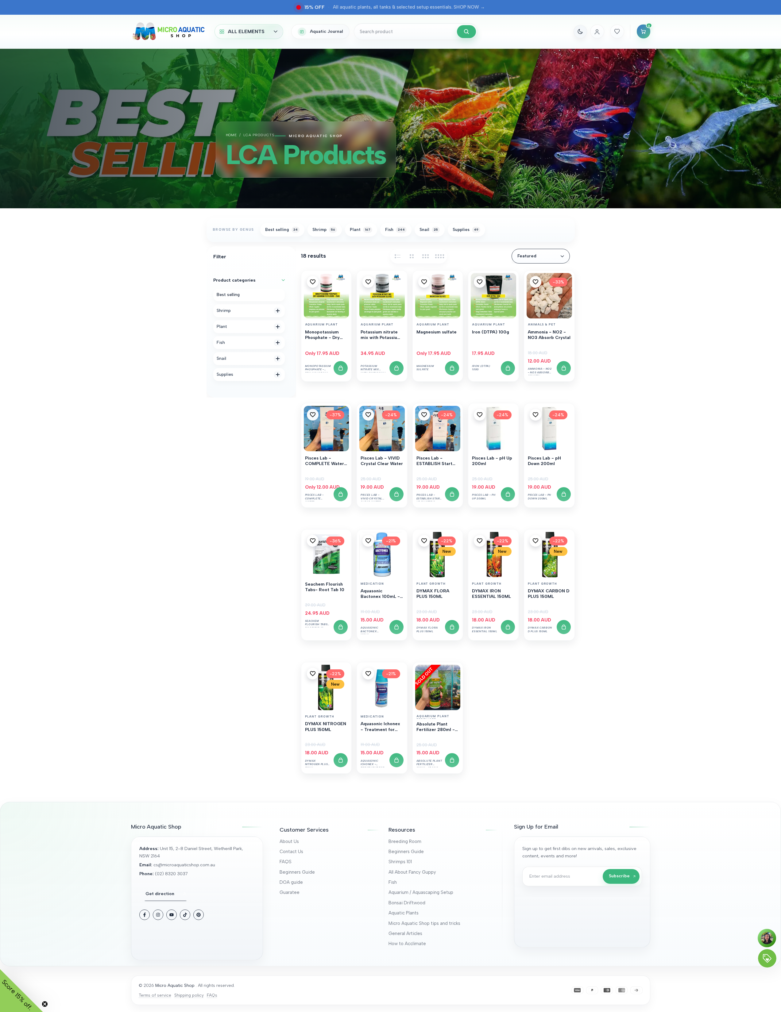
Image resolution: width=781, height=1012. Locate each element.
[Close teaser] (45, 1004)
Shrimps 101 (400, 861)
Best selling (228, 294)
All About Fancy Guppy (412, 872)
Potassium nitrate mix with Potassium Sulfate (381, 335)
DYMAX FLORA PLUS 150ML (432, 593)
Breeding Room (405, 841)
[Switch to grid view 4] (440, 256)
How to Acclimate (407, 943)
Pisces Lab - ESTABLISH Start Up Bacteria (434, 461)
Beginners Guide (297, 872)
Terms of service (155, 995)
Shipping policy (189, 995)
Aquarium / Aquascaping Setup (421, 892)
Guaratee (290, 892)
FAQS (286, 861)
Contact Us (291, 851)
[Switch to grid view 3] (425, 256)
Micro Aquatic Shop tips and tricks (424, 923)
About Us (289, 841)
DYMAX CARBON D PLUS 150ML (548, 593)
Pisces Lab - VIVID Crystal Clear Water (382, 461)
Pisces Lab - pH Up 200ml (492, 461)
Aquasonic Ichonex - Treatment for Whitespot (380, 727)
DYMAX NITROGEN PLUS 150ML (325, 726)
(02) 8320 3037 (171, 873)
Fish (393, 882)
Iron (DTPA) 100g (490, 332)
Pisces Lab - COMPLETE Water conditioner (324, 461)
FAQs (212, 995)
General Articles (405, 933)
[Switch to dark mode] (580, 31)
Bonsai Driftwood (407, 903)
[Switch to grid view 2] (411, 256)
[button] (313, 282)
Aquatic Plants (404, 913)
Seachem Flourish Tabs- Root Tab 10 (324, 587)
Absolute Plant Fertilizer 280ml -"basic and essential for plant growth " (437, 727)
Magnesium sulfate (436, 332)
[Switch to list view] (397, 256)
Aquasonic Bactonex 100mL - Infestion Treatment (382, 594)
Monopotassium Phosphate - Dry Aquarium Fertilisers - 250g (324, 335)
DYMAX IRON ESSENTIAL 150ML (491, 593)
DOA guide (291, 882)
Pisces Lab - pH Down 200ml (544, 461)
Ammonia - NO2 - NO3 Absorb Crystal (549, 334)
